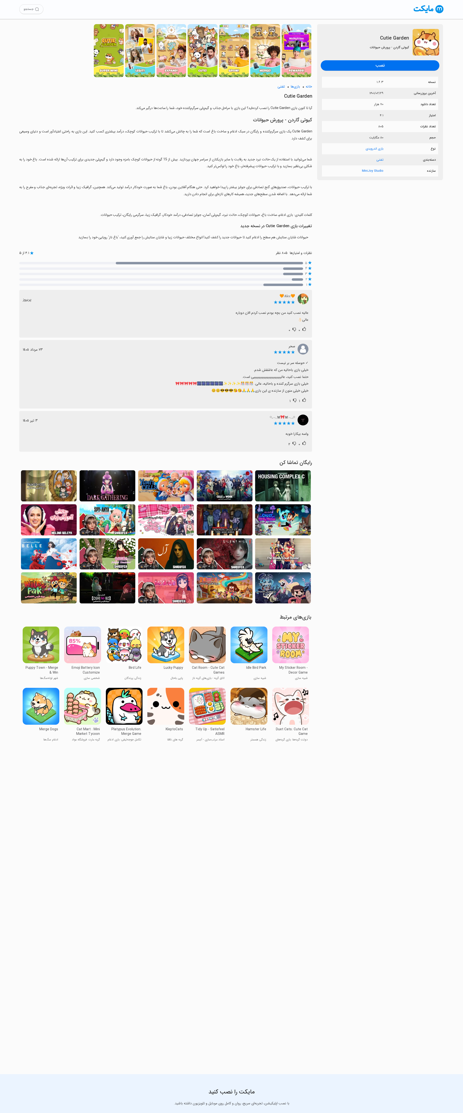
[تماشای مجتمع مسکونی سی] (283, 487)
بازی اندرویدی (374, 148)
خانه (309, 86)
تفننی (379, 159)
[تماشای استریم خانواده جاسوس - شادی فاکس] (107, 521)
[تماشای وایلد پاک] (49, 589)
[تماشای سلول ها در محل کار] (224, 487)
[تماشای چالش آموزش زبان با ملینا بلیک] (49, 521)
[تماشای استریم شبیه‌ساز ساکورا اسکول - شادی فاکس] (107, 555)
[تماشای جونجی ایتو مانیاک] (224, 521)
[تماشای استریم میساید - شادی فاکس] (166, 589)
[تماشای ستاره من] (107, 589)
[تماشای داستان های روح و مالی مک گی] (283, 521)
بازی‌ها (295, 86)
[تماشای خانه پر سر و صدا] (283, 555)
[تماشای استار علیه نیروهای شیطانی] (283, 589)
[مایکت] (429, 13)
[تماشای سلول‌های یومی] (166, 487)
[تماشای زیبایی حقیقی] (166, 521)
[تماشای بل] (49, 555)
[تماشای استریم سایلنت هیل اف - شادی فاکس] (224, 555)
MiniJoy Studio (372, 170)
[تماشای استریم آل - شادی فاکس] (166, 555)
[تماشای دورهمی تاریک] (107, 487)
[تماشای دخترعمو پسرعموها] (224, 589)
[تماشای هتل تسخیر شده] (49, 487)
